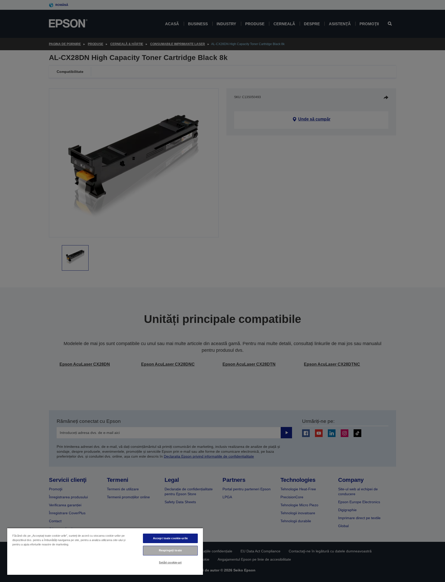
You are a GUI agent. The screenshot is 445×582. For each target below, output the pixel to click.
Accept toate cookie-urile (170, 538)
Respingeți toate (170, 550)
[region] (105, 551)
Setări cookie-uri (170, 562)
